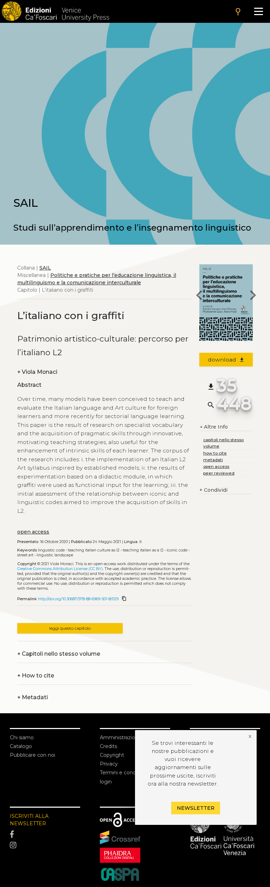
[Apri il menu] (258, 11)
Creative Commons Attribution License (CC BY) (60, 569)
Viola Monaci (37, 372)
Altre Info (213, 427)
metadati (213, 459)
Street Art (25, 555)
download (226, 359)
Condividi (213, 490)
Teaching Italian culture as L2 (94, 550)
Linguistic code (51, 550)
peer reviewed (218, 473)
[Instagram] (45, 845)
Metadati (32, 697)
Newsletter (195, 808)
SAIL (45, 268)
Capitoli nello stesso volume (58, 654)
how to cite (215, 453)
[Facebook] (45, 834)
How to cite (35, 676)
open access (33, 532)
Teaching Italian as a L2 (143, 550)
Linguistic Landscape (55, 555)
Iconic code (177, 550)
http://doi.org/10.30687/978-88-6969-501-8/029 (78, 599)
